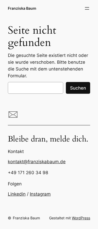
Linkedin (17, 194)
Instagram (40, 194)
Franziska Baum (22, 8)
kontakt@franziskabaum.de (37, 161)
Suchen (78, 88)
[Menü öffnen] (87, 8)
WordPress (81, 218)
